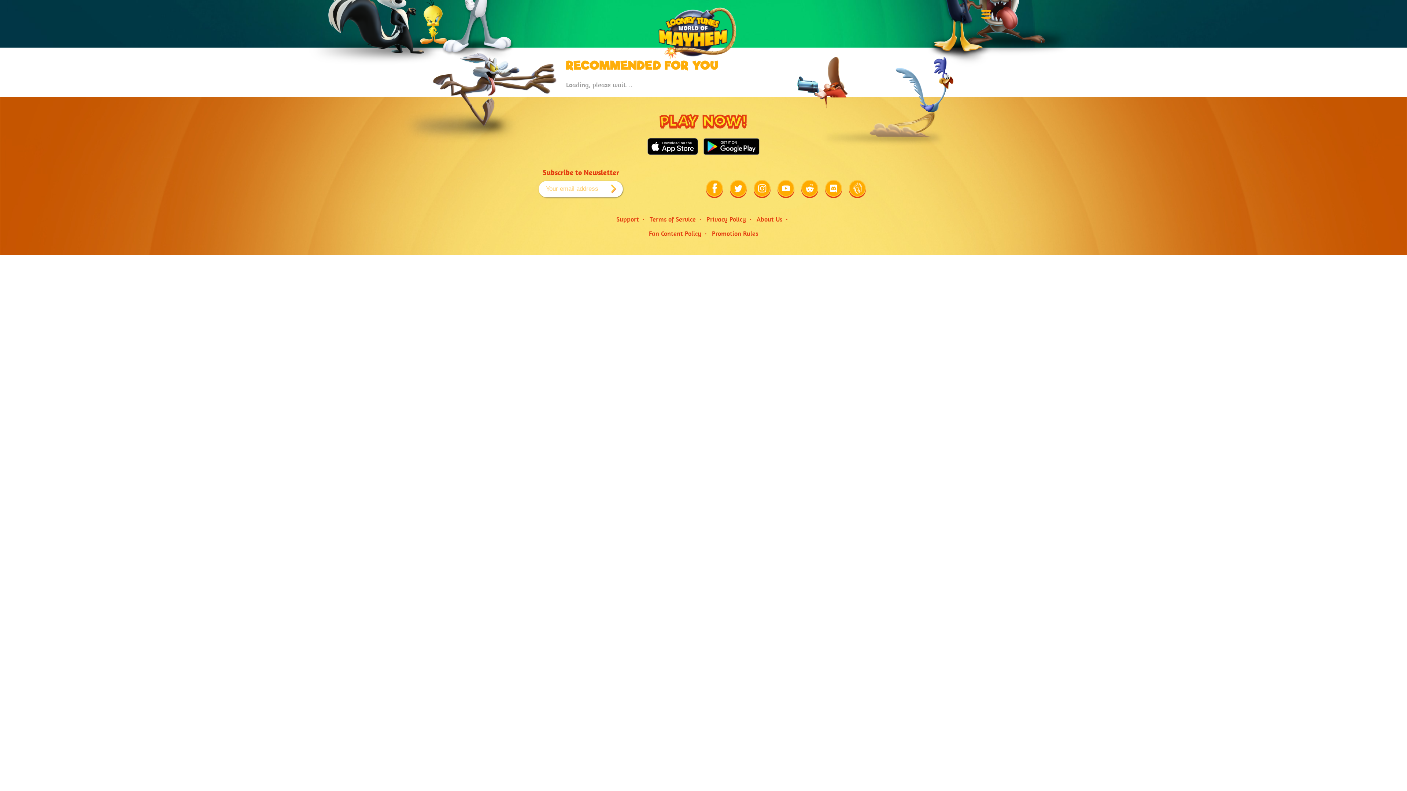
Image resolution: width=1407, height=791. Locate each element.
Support (627, 219)
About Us (769, 219)
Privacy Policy (726, 219)
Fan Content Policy (675, 233)
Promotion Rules (735, 233)
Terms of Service (673, 219)
